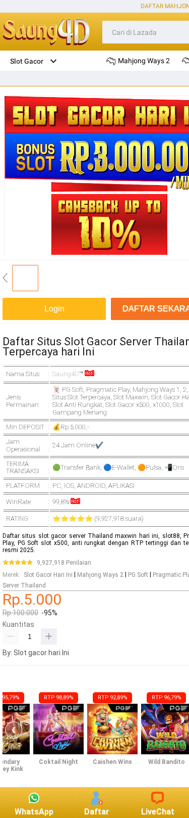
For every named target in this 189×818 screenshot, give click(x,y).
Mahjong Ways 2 (100, 574)
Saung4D (65, 374)
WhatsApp (34, 811)
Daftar (96, 811)
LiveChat (157, 811)
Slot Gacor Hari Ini (48, 574)
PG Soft (138, 574)
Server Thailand (24, 585)
